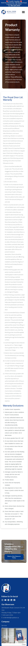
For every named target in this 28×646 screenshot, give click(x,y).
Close (24, 644)
